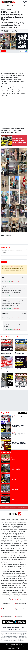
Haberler (3, 9)
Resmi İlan (17, 629)
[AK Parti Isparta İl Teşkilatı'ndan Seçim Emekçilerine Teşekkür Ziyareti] (14, 41)
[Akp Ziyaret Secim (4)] (14, 189)
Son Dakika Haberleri (6, 616)
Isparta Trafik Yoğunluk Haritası (20, 609)
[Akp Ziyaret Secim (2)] (14, 161)
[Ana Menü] (26, 2)
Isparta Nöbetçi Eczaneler (5, 604)
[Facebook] (8, 599)
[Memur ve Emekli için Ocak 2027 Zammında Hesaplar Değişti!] (7, 361)
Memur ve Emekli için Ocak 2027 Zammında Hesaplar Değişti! (6, 370)
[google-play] (20, 622)
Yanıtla (5, 281)
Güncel (25, 5)
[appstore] (8, 622)
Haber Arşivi (19, 616)
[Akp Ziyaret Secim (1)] (14, 218)
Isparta (3, 5)
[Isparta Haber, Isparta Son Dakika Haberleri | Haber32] (8, 2)
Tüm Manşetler (19, 613)
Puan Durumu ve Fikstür (7, 613)
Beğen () (10, 281)
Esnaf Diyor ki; (11, 629)
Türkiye (9, 5)
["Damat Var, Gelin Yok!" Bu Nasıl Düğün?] (21, 379)
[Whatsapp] (20, 599)
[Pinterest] (13, 599)
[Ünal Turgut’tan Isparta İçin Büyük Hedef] (21, 361)
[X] (10, 599)
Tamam (17, 648)
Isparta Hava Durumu (21, 603)
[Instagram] (15, 599)
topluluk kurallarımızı (13, 266)
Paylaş (4, 51)
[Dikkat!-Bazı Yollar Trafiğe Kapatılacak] (7, 345)
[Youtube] (18, 599)
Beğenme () (16, 281)
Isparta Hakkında (17, 5)
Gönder (4, 262)
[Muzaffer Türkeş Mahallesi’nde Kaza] (7, 379)
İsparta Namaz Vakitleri (8, 608)
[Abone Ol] (26, 51)
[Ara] (24, 2)
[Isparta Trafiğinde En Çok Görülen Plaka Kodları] (21, 345)
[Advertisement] (14, 111)
